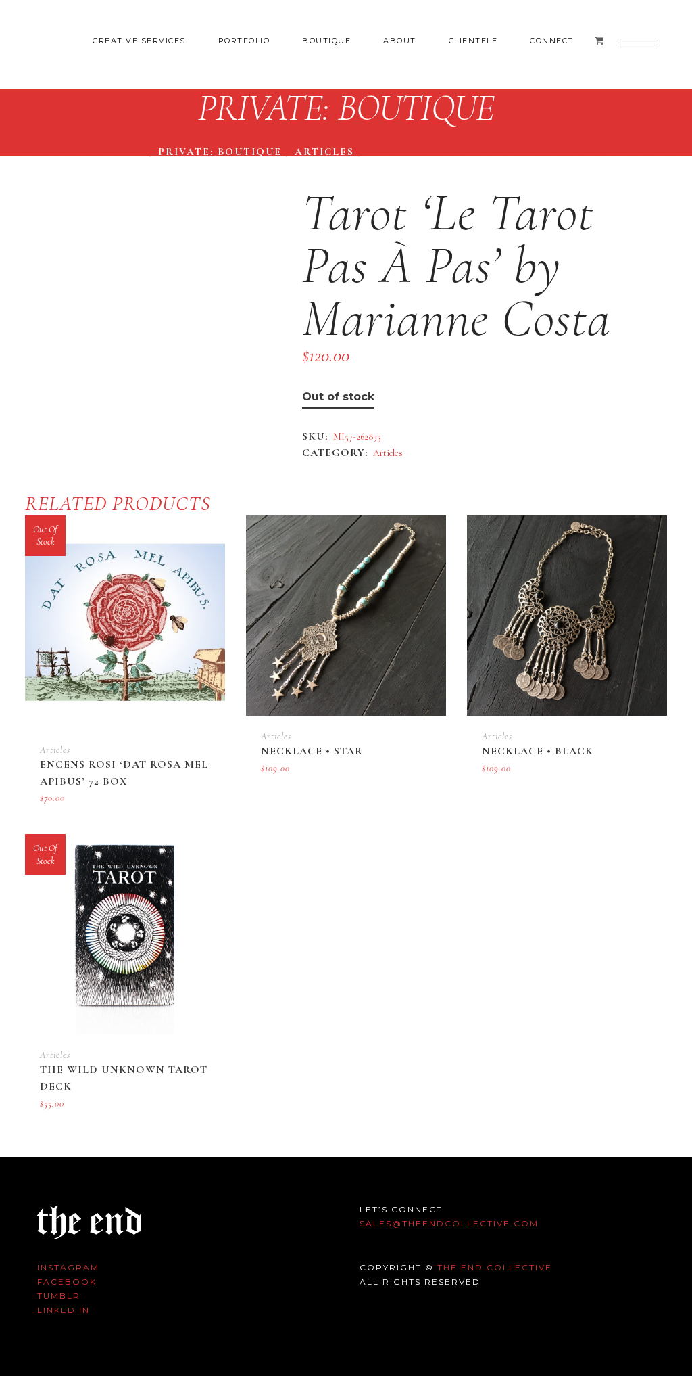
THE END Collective (494, 1267)
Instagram (68, 1267)
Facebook (67, 1282)
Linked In (63, 1310)
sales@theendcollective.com (449, 1223)
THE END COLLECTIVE (78, 151)
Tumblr (58, 1296)
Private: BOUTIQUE (220, 151)
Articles (324, 151)
